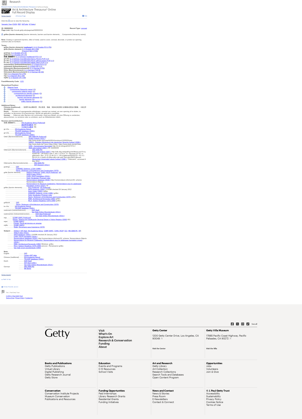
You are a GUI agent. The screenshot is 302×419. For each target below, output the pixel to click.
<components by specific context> (26, 93)
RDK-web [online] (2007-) (38, 148)
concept (84, 28)
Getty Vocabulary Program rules (38, 178)
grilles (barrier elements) (30, 101)
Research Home (6, 7)
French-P (26, 51)
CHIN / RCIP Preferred (49, 172)
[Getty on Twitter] (237, 324)
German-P (32, 70)
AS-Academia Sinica (23, 129)
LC (37, 47)
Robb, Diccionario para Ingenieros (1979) (29, 227)
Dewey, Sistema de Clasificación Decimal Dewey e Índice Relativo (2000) (40, 219)
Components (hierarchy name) (21, 89)
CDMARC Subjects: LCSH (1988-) (28, 169)
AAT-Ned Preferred (43, 214)
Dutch (33, 66)
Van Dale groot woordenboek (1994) (27, 248)
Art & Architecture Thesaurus (26, 7)
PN (50, 47)
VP (17, 167)
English (28, 49)
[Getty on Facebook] (232, 324)
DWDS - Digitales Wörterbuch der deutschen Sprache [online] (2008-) (55, 142)
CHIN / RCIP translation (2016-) (38, 176)
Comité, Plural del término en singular (28, 223)
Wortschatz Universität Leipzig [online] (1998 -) (49, 159)
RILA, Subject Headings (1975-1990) (42, 201)
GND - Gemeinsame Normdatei (40, 146)
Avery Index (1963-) (35, 191)
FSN (35, 51)
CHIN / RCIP (58, 231)
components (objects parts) (22, 91)
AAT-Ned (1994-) (30, 263)
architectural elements (24, 95)
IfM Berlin (27, 268)
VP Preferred (45, 187)
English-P (41, 47)
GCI (65, 231)
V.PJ (22, 81)
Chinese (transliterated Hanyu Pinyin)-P (28, 59)
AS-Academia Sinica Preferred (33, 123)
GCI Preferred (34, 187)
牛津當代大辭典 (27, 127)
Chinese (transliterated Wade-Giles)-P (28, 62)
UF (22, 53)
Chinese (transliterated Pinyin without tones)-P (30, 61)
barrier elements (25, 99)
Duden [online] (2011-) (37, 138)
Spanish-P (15, 74)
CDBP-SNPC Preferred (21, 218)
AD (33, 49)
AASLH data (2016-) (34, 174)
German (37, 68)
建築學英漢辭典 (27, 125)
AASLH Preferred (33, 172)
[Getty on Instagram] (242, 324)
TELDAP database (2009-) (25, 131)
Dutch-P (38, 64)
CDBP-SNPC (19, 221)
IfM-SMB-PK (37, 150)
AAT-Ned (35, 210)
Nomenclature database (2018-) (38, 180)
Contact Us (29, 298)
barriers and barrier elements (28, 97)
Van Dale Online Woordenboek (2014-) (46, 212)
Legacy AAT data (30, 255)
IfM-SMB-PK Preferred (37, 137)
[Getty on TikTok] (247, 324)
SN (37, 49)
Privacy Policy (19, 298)
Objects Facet (13, 87)
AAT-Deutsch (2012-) (42, 165)
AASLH (17, 231)
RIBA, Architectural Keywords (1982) (41, 199)
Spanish (14, 76)
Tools (15, 7)
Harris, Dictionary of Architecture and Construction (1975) (37, 170)
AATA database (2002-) (37, 189)
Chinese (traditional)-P (28, 57)
